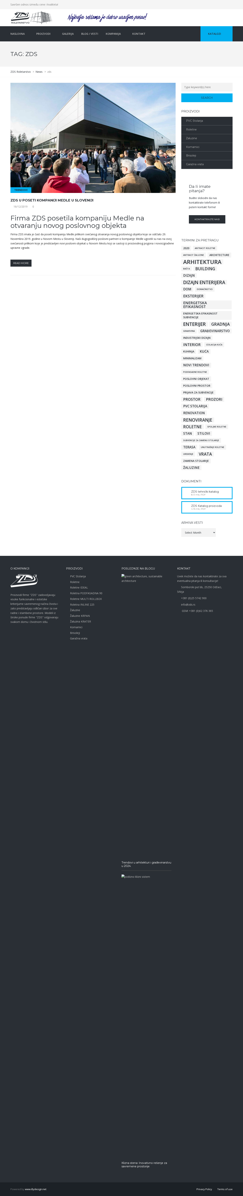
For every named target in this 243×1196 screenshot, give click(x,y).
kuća (204, 351)
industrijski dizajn (197, 338)
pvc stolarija (195, 406)
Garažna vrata (195, 164)
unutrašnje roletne (212, 447)
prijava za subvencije (198, 392)
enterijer (194, 324)
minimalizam (192, 358)
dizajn (189, 275)
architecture (219, 255)
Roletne (191, 129)
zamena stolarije (196, 461)
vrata (205, 454)
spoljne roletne (216, 426)
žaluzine (191, 467)
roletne (192, 426)
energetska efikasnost (195, 304)
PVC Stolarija (194, 120)
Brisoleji (191, 155)
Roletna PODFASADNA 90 (86, 593)
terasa (189, 447)
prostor (191, 399)
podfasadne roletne (195, 372)
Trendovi (21, 190)
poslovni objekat (196, 379)
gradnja (220, 324)
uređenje (188, 454)
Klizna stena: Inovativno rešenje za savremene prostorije (144, 1164)
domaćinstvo (205, 289)
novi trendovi (196, 365)
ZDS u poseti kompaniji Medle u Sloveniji (51, 200)
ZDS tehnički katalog (205, 491)
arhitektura (202, 261)
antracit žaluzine (193, 255)
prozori (214, 399)
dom (187, 289)
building (205, 268)
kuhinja (188, 351)
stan (187, 433)
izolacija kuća (214, 344)
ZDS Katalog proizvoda (206, 506)
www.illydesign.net (35, 1189)
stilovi (203, 433)
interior (192, 344)
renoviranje (197, 419)
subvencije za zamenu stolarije (201, 440)
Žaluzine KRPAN (80, 616)
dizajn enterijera (204, 282)
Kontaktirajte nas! (207, 219)
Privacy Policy (204, 1189)
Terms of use (225, 1189)
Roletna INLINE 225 (82, 604)
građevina (189, 331)
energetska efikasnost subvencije (200, 315)
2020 (186, 248)
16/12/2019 (20, 206)
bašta (186, 268)
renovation (194, 413)
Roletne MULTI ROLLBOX (86, 599)
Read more (21, 263)
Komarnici (192, 147)
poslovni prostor (196, 385)
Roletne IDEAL (79, 587)
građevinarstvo (215, 331)
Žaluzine (191, 138)
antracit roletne (205, 248)
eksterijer (193, 296)
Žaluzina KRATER (80, 621)
